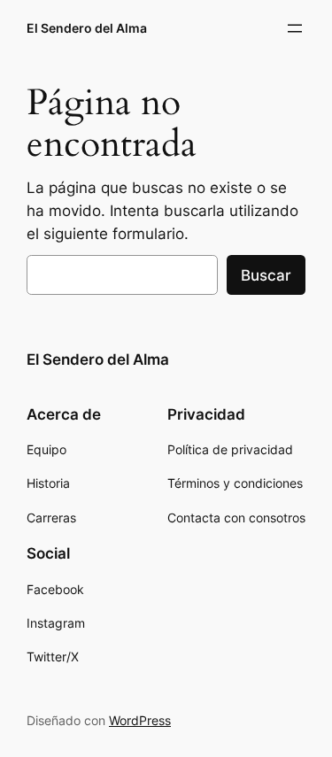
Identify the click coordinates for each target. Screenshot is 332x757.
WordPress (140, 720)
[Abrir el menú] (294, 28)
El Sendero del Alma (87, 27)
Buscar (266, 275)
